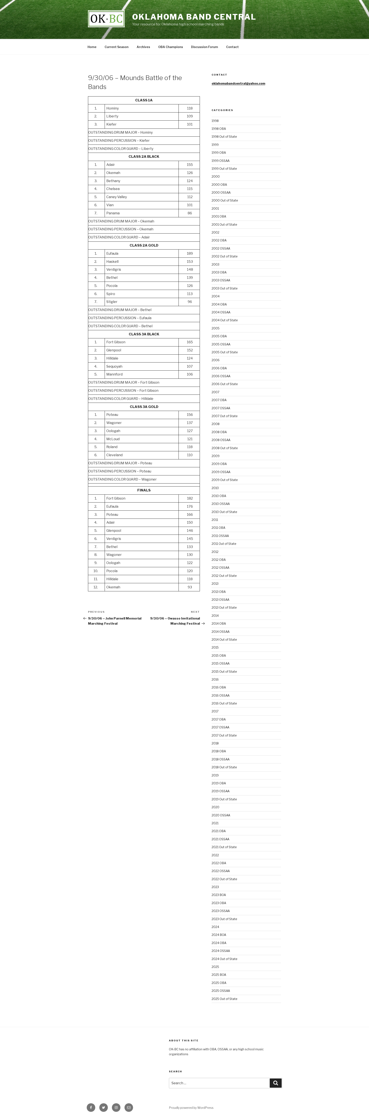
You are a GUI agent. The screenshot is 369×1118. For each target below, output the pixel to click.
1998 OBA (219, 128)
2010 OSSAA (221, 504)
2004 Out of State (225, 320)
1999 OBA (219, 152)
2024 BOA (219, 935)
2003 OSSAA (221, 280)
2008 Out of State (225, 448)
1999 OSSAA (221, 160)
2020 (215, 807)
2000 (216, 176)
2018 (215, 743)
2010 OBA (219, 496)
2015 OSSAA (221, 663)
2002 (215, 232)
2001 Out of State (224, 224)
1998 (215, 121)
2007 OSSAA (221, 408)
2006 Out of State (225, 384)
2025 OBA (219, 983)
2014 (215, 615)
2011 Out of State (224, 543)
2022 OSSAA (221, 871)
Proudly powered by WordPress (191, 1107)
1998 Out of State (224, 136)
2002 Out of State (225, 256)
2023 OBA (219, 903)
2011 (215, 520)
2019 (215, 775)
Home (92, 47)
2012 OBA (219, 559)
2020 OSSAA (221, 815)
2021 (215, 823)
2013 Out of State (224, 607)
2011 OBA (218, 527)
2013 (215, 583)
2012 (215, 552)
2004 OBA (219, 304)
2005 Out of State (225, 352)
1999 (215, 144)
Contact (232, 47)
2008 (216, 424)
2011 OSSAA (220, 536)
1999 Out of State (224, 168)
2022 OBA (219, 863)
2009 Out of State (225, 480)
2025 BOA (219, 974)
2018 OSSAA (221, 759)
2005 (216, 328)
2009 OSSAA (221, 472)
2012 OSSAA (220, 567)
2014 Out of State (224, 639)
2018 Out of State (224, 767)
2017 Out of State (224, 735)
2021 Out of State (224, 847)
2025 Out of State (224, 999)
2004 (216, 296)
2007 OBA (219, 400)
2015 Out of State (224, 671)
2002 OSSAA (221, 248)
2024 (215, 927)
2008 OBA (219, 432)
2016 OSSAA (221, 695)
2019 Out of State (224, 799)
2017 (215, 711)
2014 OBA (219, 623)
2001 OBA (219, 216)
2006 (216, 360)
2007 (215, 392)
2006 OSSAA (221, 376)
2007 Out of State (225, 416)
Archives (143, 47)
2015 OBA (219, 655)
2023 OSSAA (221, 911)
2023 (215, 887)
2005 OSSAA (221, 344)
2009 (216, 456)
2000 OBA (219, 184)
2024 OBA (219, 943)
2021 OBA (219, 831)
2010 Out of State (224, 512)
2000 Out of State (225, 200)
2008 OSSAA (221, 440)
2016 (215, 679)
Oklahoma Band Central (194, 17)
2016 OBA (219, 687)
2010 (215, 488)
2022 (215, 855)
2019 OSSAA (221, 791)
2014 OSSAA (221, 631)
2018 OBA (219, 751)
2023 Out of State (224, 919)
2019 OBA (219, 783)
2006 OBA (219, 368)
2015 (215, 647)
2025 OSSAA (221, 990)
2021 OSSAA (220, 839)
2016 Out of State (224, 703)
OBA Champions (170, 47)
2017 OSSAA (220, 727)
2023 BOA (219, 895)
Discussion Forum (204, 47)
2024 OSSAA (221, 951)
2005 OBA (219, 336)
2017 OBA (219, 719)
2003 (215, 264)
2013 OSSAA (220, 599)
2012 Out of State (224, 575)
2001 (215, 208)
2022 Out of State (224, 879)
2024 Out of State (224, 959)
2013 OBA (219, 591)
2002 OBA (219, 240)
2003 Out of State (225, 288)
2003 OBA (219, 272)
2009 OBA (219, 464)
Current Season (117, 47)
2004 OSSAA (221, 312)
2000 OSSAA (221, 192)
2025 (215, 967)
